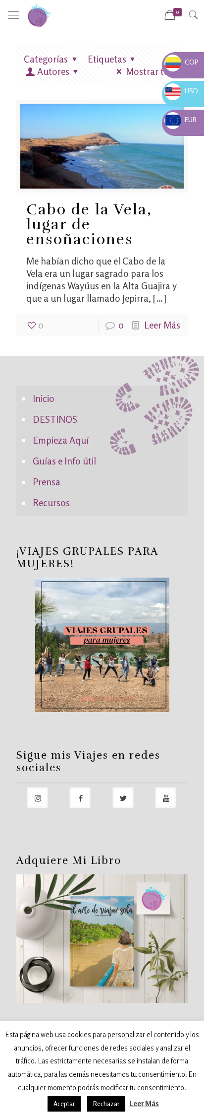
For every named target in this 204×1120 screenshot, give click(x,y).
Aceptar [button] (64, 1104)
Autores (53, 71)
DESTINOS (55, 419)
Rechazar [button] (106, 1104)
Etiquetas (107, 59)
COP (182, 62)
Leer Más (162, 324)
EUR (181, 119)
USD (181, 90)
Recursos (51, 502)
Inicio (43, 398)
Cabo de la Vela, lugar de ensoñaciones (89, 224)
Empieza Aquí (61, 440)
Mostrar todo (153, 71)
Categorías (46, 59)
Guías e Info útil (64, 460)
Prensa (46, 481)
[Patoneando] (39, 14)
